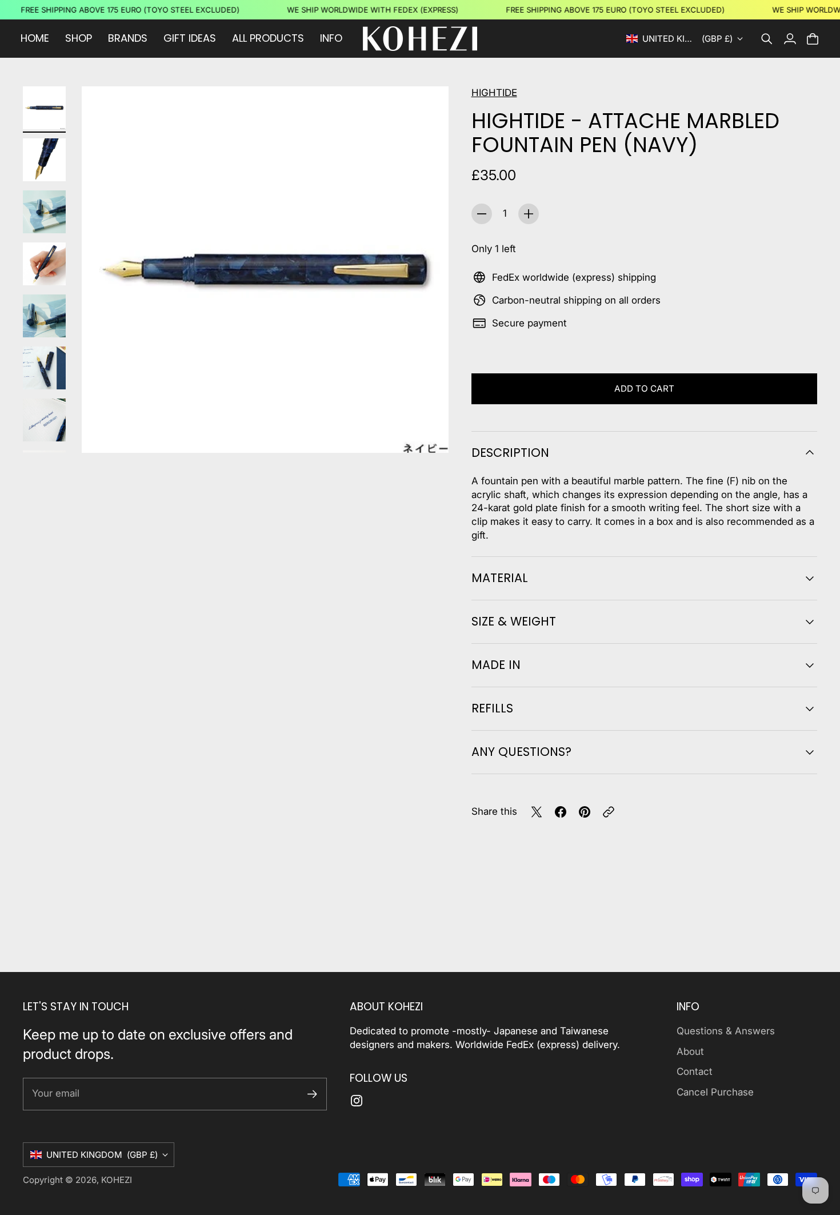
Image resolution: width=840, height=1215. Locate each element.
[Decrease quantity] (481, 214)
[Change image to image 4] (44, 263)
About (690, 1051)
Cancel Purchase (715, 1092)
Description (510, 452)
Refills (492, 708)
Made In (496, 664)
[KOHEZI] (420, 38)
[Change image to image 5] (44, 315)
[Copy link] (608, 812)
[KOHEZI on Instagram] (356, 1101)
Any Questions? (521, 751)
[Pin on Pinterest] (584, 812)
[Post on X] (536, 812)
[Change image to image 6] (44, 367)
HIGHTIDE (494, 92)
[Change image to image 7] (44, 420)
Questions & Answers (726, 1031)
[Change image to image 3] (44, 211)
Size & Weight (513, 621)
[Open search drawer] (766, 38)
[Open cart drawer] (812, 38)
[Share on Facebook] (560, 812)
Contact (695, 1071)
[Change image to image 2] (44, 159)
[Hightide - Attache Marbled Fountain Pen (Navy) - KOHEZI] (265, 269)
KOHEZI (116, 1179)
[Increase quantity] (528, 214)
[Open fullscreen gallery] (426, 431)
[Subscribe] (312, 1094)
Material (499, 577)
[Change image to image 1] (44, 107)
